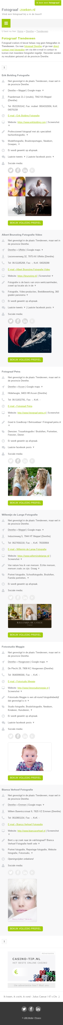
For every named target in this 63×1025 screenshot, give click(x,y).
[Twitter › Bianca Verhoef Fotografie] (10, 872)
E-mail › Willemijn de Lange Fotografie (27, 549)
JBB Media (28, 1018)
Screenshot (46, 276)
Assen (21, 386)
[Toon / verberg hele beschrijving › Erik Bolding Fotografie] (34, 133)
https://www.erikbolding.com (32, 122)
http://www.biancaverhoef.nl (31, 831)
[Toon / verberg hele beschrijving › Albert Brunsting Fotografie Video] (34, 284)
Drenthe (12, 90)
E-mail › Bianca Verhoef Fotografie (25, 824)
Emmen (22, 804)
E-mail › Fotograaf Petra (20, 406)
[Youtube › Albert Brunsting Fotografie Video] (32, 321)
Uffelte (21, 250)
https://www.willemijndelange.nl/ (34, 556)
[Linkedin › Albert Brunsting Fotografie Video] (25, 321)
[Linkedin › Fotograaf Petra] (25, 461)
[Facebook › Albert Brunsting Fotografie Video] (18, 321)
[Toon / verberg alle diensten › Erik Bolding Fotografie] (34, 142)
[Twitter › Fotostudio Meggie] (10, 736)
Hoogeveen (24, 662)
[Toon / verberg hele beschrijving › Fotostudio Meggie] (34, 699)
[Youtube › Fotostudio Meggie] (32, 736)
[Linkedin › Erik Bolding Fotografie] (25, 170)
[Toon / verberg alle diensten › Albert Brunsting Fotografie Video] (34, 293)
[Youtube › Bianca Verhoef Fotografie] (32, 872)
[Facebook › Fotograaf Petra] (18, 461)
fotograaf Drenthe (33, 46)
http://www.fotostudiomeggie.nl (33, 688)
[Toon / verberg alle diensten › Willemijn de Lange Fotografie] (34, 576)
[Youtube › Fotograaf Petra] (32, 461)
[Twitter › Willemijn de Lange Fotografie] (10, 597)
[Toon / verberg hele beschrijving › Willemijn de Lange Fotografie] (34, 567)
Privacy (38, 1018)
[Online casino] (31, 953)
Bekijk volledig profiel (25, 223)
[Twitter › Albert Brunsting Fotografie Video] (10, 321)
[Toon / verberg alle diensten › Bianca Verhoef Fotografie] (34, 851)
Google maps (36, 90)
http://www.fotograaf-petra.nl (32, 412)
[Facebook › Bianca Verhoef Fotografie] (18, 872)
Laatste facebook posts (41, 156)
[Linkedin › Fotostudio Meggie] (25, 736)
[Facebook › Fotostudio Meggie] (18, 736)
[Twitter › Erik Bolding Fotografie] (10, 170)
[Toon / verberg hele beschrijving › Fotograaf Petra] (34, 423)
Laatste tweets (17, 156)
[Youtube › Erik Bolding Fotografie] (32, 170)
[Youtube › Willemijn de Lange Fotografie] (32, 597)
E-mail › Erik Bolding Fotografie (24, 115)
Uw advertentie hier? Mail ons (31, 985)
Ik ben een (47, 3)
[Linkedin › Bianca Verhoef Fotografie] (25, 872)
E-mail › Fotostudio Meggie (21, 681)
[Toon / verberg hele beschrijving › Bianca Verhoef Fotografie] (34, 842)
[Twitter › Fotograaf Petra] (10, 461)
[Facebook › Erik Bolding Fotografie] (18, 170)
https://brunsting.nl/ (27, 276)
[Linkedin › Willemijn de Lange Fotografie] (25, 597)
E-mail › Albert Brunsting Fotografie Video (29, 269)
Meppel (22, 90)
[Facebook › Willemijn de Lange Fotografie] (18, 597)
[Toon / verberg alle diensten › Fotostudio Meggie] (34, 708)
